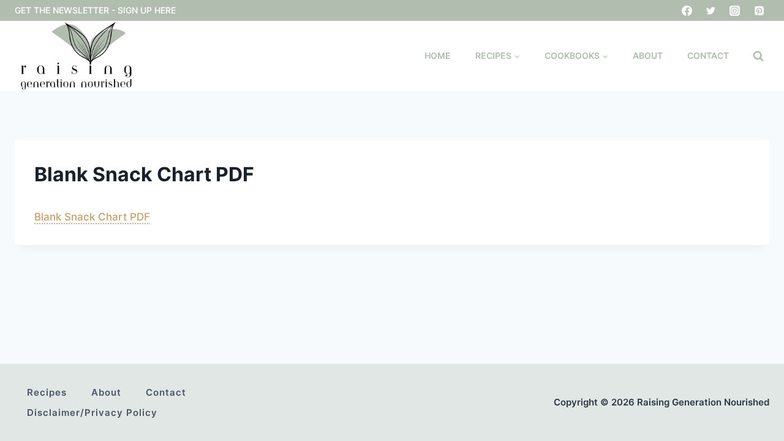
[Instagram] (735, 10)
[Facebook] (687, 10)
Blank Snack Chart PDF (92, 217)
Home (437, 55)
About (648, 55)
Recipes (47, 392)
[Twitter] (711, 10)
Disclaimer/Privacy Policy (92, 412)
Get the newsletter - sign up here (95, 10)
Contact (708, 55)
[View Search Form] (758, 56)
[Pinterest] (758, 10)
